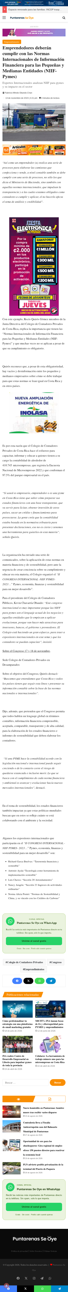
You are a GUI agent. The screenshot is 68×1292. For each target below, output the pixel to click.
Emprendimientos (34, 969)
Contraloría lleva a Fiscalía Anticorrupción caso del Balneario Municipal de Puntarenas (40, 1127)
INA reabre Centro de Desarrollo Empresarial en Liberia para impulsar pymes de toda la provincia (17, 1060)
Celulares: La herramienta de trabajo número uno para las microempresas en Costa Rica (50, 1059)
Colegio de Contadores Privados (25, 962)
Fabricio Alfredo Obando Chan (18, 93)
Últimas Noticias (50, 1251)
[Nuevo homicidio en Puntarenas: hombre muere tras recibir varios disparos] (11, 1112)
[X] (28, 981)
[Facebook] (17, 981)
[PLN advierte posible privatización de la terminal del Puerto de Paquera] (11, 1168)
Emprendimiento (11, 41)
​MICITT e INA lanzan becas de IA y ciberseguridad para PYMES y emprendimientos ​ (49, 1024)
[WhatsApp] (40, 981)
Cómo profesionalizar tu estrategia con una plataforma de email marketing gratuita (17, 1024)
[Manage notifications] (6, 1285)
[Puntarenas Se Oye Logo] (21, 17)
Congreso (56, 962)
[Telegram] (51, 981)
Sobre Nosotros (36, 1251)
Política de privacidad (19, 1251)
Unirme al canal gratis (34, 941)
